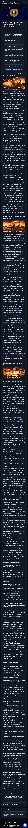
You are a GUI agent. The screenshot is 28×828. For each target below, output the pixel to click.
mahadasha (21, 449)
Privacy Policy (13, 822)
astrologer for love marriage (12, 262)
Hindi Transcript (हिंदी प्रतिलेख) (10, 804)
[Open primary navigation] (25, 2)
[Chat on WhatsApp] (6, 822)
